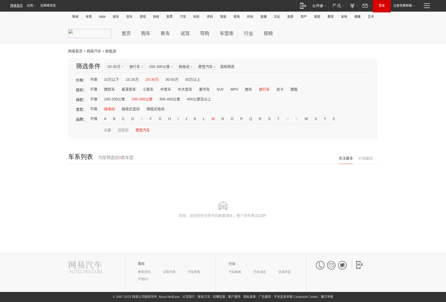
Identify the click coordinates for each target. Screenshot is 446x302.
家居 (317, 17)
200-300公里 (161, 67)
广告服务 (265, 297)
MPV (234, 89)
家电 (237, 17)
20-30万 (115, 67)
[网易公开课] (319, 5)
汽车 (183, 17)
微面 (294, 89)
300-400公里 (169, 99)
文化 (277, 17)
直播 (263, 17)
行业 (248, 33)
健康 (357, 17)
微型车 (109, 89)
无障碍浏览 (48, 5)
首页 (126, 33)
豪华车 (204, 89)
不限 (93, 79)
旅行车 (136, 67)
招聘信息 (219, 297)
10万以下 (111, 79)
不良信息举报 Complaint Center (296, 297)
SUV (220, 89)
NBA (102, 17)
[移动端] (303, 5)
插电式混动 (131, 109)
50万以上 (192, 79)
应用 (30, 5)
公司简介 (188, 297)
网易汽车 (94, 51)
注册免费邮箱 (402, 5)
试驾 (185, 33)
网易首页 (16, 5)
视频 (268, 33)
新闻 (75, 17)
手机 (210, 17)
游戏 (143, 17)
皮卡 (280, 89)
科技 (196, 17)
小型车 (148, 89)
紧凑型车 (129, 89)
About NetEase (169, 297)
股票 (169, 17)
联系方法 (204, 297)
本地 (344, 17)
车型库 (227, 33)
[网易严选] (337, 5)
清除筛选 (227, 67)
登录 (382, 5)
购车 (145, 33)
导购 (204, 33)
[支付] (353, 5)
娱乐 (116, 17)
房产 (304, 17)
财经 (156, 17)
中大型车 (185, 89)
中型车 (165, 89)
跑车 (248, 89)
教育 (331, 17)
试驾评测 (169, 272)
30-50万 (172, 79)
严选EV (143, 279)
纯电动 (186, 67)
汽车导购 (194, 272)
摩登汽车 (207, 67)
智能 (223, 17)
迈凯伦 (123, 130)
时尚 (250, 17)
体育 (89, 17)
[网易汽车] (85, 267)
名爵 (107, 130)
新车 (165, 33)
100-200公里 (114, 99)
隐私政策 (249, 297)
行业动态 (259, 272)
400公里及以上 (199, 99)
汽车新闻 (235, 272)
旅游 (290, 17)
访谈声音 (284, 272)
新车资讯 (144, 272)
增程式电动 (155, 109)
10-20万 (132, 79)
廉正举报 (327, 297)
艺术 (371, 17)
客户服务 (234, 297)
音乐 (129, 17)
